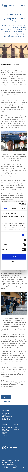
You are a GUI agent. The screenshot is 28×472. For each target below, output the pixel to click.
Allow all (14, 256)
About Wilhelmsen (7, 427)
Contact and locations (5, 431)
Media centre (5, 429)
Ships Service (5, 415)
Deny (14, 266)
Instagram (17, 429)
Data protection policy (8, 462)
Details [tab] (14, 208)
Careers (4, 434)
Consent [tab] (5, 208)
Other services (6, 420)
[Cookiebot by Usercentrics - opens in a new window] (19, 204)
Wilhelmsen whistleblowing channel (12, 466)
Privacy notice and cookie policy (11, 460)
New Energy (5, 418)
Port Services (5, 413)
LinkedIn (16, 427)
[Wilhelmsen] (10, 5)
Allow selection (14, 261)
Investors (4, 435)
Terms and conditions (8, 464)
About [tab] (23, 208)
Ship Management (7, 401)
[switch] (24, 240)
